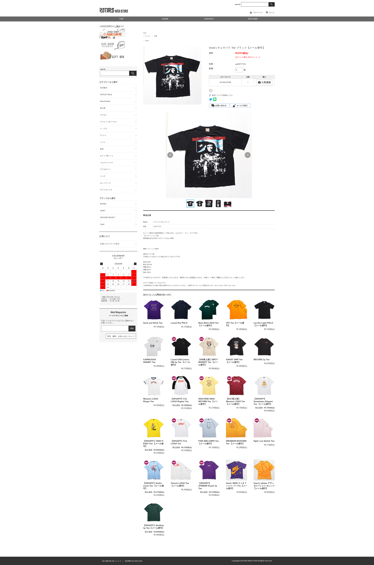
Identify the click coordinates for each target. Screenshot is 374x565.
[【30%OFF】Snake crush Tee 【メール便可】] (153, 469)
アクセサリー (105, 169)
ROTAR (103, 204)
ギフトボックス (106, 190)
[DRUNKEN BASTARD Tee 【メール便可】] (236, 427)
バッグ (102, 176)
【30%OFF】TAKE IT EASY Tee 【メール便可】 (153, 443)
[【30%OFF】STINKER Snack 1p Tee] (208, 469)
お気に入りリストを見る (109, 244)
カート (272, 12)
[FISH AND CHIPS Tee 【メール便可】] (208, 427)
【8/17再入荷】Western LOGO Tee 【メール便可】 (235, 401)
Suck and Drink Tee (152, 323)
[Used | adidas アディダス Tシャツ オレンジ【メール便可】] (264, 469)
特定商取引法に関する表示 (133, 561)
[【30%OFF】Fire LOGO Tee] (181, 427)
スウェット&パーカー (108, 122)
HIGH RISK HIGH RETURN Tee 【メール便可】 (208, 401)
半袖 (155, 36)
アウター (103, 115)
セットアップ (105, 183)
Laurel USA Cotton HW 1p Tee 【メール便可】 (180, 362)
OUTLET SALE (106, 95)
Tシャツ (148, 36)
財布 (102, 149)
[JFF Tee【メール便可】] (236, 309)
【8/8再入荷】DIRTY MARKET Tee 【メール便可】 (208, 362)
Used (147, 40)
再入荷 (102, 108)
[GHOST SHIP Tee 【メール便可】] (236, 346)
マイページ (258, 12)
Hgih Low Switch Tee (264, 441)
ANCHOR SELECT (107, 217)
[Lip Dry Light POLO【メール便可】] (264, 309)
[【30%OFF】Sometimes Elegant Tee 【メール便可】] (264, 385)
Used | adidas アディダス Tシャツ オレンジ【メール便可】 (264, 485)
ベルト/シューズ (106, 163)
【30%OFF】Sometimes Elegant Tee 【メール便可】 (263, 401)
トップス (103, 129)
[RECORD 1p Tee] (264, 346)
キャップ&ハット (107, 156)
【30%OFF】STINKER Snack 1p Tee (207, 485)
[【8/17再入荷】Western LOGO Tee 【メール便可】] (236, 385)
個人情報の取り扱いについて (111, 561)
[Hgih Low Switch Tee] (264, 427)
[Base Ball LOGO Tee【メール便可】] (208, 309)
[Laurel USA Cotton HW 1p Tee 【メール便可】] (181, 346)
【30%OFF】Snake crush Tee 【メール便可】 (153, 485)
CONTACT (209, 19)
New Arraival (105, 101)
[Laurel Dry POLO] (181, 309)
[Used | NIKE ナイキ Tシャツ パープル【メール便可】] (236, 469)
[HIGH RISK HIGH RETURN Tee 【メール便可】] (208, 385)
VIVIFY (102, 211)
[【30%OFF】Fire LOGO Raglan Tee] (181, 385)
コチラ (163, 283)
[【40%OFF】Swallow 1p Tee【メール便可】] (153, 512)
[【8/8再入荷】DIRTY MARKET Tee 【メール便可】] (208, 346)
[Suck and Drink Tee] (153, 309)
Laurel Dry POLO (179, 323)
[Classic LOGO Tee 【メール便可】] (181, 469)
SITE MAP (253, 19)
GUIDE (165, 19)
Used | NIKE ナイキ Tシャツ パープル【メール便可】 (236, 485)
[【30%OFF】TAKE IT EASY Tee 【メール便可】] (153, 427)
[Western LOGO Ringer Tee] (153, 385)
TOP (121, 19)
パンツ (102, 142)
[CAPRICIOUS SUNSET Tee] (153, 346)
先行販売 (103, 88)
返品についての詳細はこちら (222, 95)
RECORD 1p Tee (262, 359)
